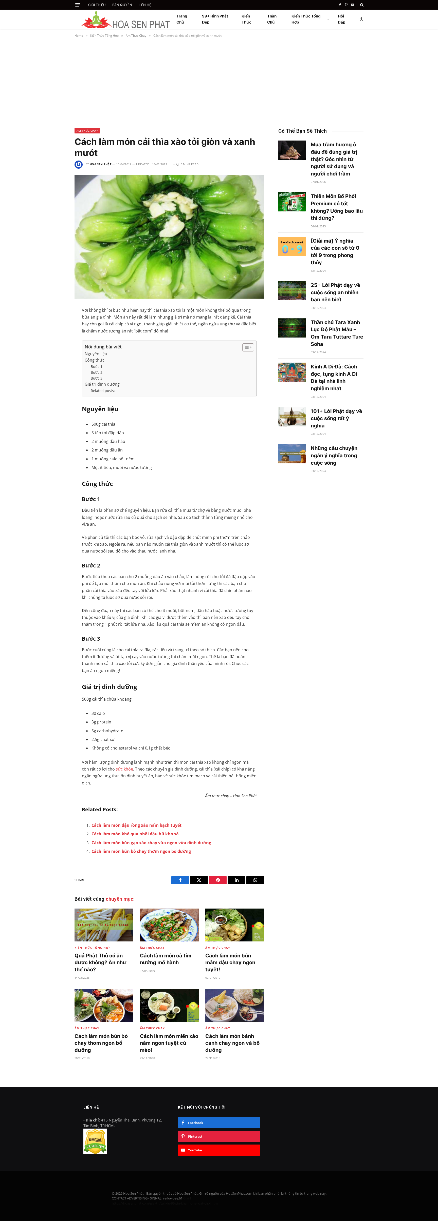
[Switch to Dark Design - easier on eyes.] (360, 19)
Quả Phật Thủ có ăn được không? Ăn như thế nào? (100, 962)
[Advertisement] (219, 81)
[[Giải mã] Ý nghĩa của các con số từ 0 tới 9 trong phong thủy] (292, 246)
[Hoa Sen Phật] (125, 19)
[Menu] (77, 5)
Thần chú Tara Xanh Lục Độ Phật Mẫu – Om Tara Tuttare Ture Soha (337, 333)
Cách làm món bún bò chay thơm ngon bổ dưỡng (141, 851)
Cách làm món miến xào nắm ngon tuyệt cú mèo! (169, 1043)
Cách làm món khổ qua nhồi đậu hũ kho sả (135, 834)
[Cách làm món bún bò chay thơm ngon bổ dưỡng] (104, 1005)
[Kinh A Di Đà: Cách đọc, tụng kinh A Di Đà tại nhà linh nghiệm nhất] (292, 372)
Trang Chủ (181, 19)
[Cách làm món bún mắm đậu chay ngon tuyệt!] (234, 925)
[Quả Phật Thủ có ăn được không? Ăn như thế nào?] (104, 925)
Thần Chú (272, 19)
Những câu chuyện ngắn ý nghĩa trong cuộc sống (334, 455)
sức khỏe (124, 769)
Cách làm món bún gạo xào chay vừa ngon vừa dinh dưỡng (151, 842)
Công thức (94, 360)
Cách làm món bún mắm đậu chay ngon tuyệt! (230, 962)
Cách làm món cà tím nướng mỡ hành (165, 959)
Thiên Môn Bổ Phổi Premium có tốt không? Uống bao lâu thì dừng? (337, 207)
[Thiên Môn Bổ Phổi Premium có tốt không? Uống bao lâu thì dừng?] (292, 201)
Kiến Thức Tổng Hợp (306, 19)
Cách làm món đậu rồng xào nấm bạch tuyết (136, 825)
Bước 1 (96, 366)
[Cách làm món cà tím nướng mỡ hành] (169, 925)
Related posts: (103, 390)
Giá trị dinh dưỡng (102, 384)
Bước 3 (96, 378)
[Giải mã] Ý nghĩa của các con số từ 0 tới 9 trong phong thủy (335, 252)
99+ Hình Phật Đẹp (215, 19)
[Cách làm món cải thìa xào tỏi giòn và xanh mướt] (169, 237)
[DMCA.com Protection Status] (95, 1152)
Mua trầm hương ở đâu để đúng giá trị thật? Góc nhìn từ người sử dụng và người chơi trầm (334, 159)
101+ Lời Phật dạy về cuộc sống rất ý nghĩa (336, 418)
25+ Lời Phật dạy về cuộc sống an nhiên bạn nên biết (335, 292)
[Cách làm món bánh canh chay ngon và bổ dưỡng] (234, 1005)
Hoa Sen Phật (100, 164)
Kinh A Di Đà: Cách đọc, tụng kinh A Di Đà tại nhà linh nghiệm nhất (334, 377)
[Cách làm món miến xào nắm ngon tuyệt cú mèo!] (169, 1005)
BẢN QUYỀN (122, 5)
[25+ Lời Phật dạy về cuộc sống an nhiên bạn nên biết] (292, 290)
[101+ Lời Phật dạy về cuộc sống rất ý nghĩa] (292, 416)
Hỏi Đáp (341, 19)
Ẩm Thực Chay (87, 130)
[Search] (361, 5)
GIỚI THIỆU (97, 5)
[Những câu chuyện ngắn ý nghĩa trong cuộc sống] (292, 453)
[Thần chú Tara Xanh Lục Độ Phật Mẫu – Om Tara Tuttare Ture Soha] (292, 328)
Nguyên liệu (96, 354)
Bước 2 (96, 372)
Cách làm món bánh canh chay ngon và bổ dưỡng (232, 1043)
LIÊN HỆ (145, 5)
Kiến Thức (246, 19)
